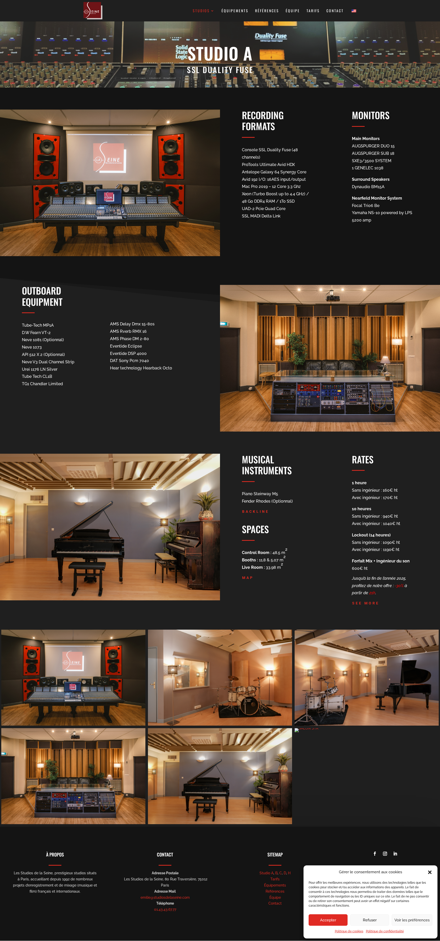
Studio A (266, 873)
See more (365, 603)
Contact (335, 11)
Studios (201, 11)
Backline (255, 511)
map (248, 578)
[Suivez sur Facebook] (375, 854)
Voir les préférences (412, 920)
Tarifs (313, 11)
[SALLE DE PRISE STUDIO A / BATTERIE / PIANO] (367, 724)
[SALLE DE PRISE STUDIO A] (220, 724)
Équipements (235, 11)
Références (267, 11)
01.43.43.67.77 (165, 909)
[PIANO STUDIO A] (220, 823)
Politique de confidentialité (385, 931)
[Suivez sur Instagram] (385, 854)
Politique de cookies (349, 931)
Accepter (328, 920)
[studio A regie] (73, 823)
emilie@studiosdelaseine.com (165, 897)
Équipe (293, 11)
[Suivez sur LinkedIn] (395, 854)
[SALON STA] (306, 728)
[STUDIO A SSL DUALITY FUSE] (73, 724)
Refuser (370, 920)
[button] (429, 872)
